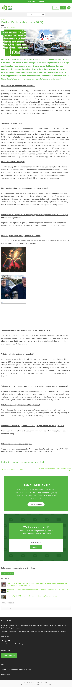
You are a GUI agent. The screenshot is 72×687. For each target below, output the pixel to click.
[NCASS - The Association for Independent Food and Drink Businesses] (7, 7)
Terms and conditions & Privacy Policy (16, 669)
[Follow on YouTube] (9, 641)
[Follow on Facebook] (3, 641)
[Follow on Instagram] (6, 641)
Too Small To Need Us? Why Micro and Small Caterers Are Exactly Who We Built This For (37, 590)
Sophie (14, 27)
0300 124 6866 (38, 2)
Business (3, 19)
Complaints (5, 674)
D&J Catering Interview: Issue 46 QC (13, 470)
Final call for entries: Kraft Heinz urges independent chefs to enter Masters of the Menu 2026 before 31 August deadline (38, 584)
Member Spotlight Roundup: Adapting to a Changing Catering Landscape (33, 596)
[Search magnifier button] (43, 14)
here (22, 462)
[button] (69, 7)
